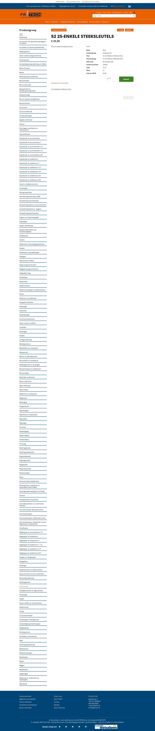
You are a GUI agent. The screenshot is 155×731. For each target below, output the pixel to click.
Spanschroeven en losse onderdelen (31, 574)
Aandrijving (23, 37)
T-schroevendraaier (26, 615)
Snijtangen (23, 565)
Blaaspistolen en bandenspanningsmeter (27, 90)
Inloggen (99, 12)
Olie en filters (23, 390)
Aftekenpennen (24, 51)
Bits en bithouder (25, 85)
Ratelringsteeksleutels (26, 452)
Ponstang (22, 444)
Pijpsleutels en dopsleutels (28, 415)
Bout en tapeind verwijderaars (29, 99)
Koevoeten (23, 311)
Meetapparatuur (25, 344)
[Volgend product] (132, 97)
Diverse (21, 124)
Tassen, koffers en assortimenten (30, 603)
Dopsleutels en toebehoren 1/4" (30, 171)
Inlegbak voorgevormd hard (28, 269)
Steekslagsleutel (24, 582)
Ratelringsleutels (25, 448)
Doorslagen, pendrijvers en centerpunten (28, 129)
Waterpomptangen (25, 653)
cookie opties (60, 1)
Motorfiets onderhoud (27, 377)
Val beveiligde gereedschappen (29, 624)
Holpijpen (22, 256)
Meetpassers (23, 352)
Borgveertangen (24, 95)
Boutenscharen (24, 103)
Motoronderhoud (25, 381)
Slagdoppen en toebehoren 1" (29, 540)
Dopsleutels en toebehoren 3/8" (30, 180)
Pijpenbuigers (24, 410)
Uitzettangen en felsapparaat (29, 620)
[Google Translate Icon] (134, 13)
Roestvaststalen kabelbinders (29, 481)
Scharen (22, 495)
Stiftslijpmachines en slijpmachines (31, 590)
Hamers (22, 240)
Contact (126, 12)
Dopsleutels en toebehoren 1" (29, 163)
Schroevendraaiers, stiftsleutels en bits (32, 518)
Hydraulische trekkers (26, 261)
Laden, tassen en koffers (27, 323)
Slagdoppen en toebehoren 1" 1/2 (30, 545)
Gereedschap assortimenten (29, 201)
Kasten (21, 294)
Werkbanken (23, 657)
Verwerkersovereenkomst (28, 705)
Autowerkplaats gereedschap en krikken (32, 64)
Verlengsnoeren (24, 632)
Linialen (22, 336)
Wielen (21, 661)
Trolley (21, 611)
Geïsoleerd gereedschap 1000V (29, 196)
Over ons (58, 696)
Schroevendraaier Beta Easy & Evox (31, 510)
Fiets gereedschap (25, 192)
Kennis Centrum (59, 708)
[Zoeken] (134, 15)
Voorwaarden (25, 696)
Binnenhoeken (24, 81)
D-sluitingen (23, 188)
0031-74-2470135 (119, 6)
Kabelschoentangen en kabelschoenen (32, 290)
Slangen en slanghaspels (27, 557)
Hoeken (22, 248)
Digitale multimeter (25, 120)
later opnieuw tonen (73, 1)
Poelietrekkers (24, 440)
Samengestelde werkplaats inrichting (31, 491)
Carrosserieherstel (25, 111)
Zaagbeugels (23, 674)
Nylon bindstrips (25, 385)
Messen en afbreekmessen (28, 356)
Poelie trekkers (24, 435)
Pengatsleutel (24, 406)
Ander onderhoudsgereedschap (30, 56)
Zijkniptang (23, 684)
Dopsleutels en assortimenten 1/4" (31, 151)
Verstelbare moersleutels (28, 636)
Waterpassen (23, 649)
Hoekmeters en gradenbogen (29, 252)
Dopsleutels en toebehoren (28, 159)
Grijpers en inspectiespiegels (29, 217)
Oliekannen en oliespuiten (28, 394)
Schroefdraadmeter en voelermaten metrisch (31, 504)
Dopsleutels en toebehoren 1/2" (30, 167)
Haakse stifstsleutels (26, 226)
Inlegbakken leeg (25, 273)
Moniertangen (24, 373)
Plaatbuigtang (24, 431)
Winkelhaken (23, 670)
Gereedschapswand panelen (29, 213)
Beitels (21, 72)
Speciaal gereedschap (26, 578)
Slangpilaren (23, 561)
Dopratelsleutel (24, 134)
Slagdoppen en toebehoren (28, 536)
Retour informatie (25, 708)
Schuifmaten (23, 528)
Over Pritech (58, 699)
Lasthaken (22, 327)
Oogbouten (23, 398)
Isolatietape (23, 277)
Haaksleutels (23, 236)
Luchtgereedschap (25, 340)
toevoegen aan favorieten (59, 83)
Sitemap (56, 705)
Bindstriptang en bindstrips (28, 76)
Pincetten (22, 427)
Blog (131, 12)
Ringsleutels (23, 465)
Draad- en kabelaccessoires (28, 184)
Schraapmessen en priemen (28, 500)
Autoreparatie (24, 60)
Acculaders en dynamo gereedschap (31, 47)
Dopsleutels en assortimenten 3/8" (31, 155)
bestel (126, 79)
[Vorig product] (128, 97)
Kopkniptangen (24, 315)
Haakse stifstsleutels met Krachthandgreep (27, 231)
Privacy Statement (25, 702)
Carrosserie (23, 107)
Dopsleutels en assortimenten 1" (30, 142)
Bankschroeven (24, 68)
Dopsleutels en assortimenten (29, 138)
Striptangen (23, 595)
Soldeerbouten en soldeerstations (31, 570)
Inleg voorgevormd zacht (27, 265)
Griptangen (23, 221)
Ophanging (23, 402)
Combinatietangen (25, 116)
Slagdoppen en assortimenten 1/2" (31, 532)
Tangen (21, 599)
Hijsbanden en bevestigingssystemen (31, 244)
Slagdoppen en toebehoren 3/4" (30, 553)
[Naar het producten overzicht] (124, 97)
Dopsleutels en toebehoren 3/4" (30, 176)
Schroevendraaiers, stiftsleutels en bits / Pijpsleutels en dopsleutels (33, 523)
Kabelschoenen (24, 286)
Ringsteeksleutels (25, 469)
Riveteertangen (24, 473)
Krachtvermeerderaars (27, 319)
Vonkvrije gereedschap (27, 645)
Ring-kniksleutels (25, 456)
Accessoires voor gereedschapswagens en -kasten (32, 42)
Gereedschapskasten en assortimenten (32, 205)
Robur (21, 477)
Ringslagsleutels (24, 460)
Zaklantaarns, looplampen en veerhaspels (29, 679)
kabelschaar (23, 281)
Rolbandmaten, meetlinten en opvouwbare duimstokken (29, 486)
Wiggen (21, 665)
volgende (128, 30)
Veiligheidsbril (24, 628)
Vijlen (21, 640)
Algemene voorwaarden (27, 699)
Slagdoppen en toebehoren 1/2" (30, 549)
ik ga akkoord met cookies (90, 1)
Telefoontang (23, 607)
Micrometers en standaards (28, 360)
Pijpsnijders (23, 419)
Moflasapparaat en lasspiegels (29, 365)
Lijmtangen (23, 331)
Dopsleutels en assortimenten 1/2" (31, 147)
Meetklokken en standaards (28, 348)
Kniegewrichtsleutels (26, 302)
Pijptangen (23, 423)
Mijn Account (107, 12)
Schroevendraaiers (25, 514)
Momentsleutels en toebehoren (30, 369)
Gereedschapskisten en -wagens (30, 209)
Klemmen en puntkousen (27, 298)
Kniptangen (23, 306)
